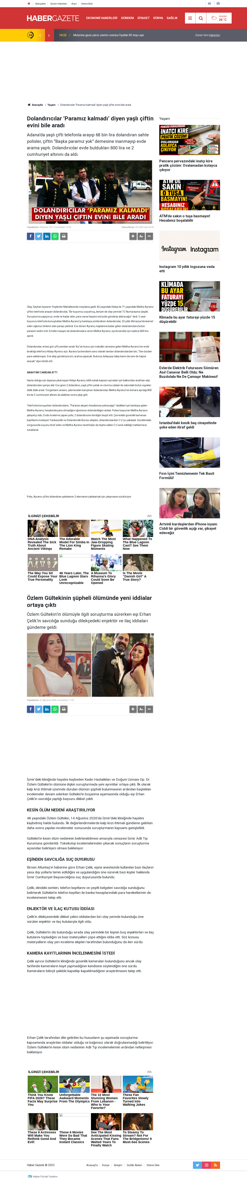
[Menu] (190, 18)
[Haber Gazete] (53, 18)
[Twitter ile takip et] (197, 1165)
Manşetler (40, 3)
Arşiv (74, 3)
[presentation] (39, 35)
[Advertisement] (123, 72)
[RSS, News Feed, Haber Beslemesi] (215, 1165)
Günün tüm (207, 35)
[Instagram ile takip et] (206, 1165)
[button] (133, 236)
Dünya (158, 18)
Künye (105, 1165)
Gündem (127, 18)
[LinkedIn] (46, 236)
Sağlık (172, 18)
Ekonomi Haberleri (101, 18)
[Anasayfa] (29, 3)
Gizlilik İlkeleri (134, 1165)
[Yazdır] (63, 236)
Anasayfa (92, 1165)
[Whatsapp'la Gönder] (55, 236)
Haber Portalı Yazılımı (45, 1176)
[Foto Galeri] (218, 3)
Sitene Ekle (87, 3)
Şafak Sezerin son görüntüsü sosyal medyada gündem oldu (110, 35)
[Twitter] (38, 236)
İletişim (118, 1165)
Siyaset (143, 18)
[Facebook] (30, 236)
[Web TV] (209, 3)
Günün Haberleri (58, 3)
